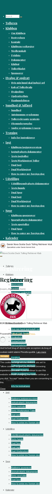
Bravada (16, 333)
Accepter (4, 356)
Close (3, 388)
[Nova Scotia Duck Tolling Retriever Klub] (26, 247)
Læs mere (41, 352)
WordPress (29, 333)
